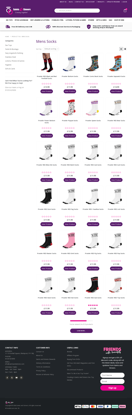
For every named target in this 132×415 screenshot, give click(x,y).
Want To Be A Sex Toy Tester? (78, 373)
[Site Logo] (18, 10)
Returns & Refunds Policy (45, 374)
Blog (71, 2)
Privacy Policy (40, 371)
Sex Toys (9, 20)
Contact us (79, 2)
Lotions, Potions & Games (76, 20)
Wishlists (101, 2)
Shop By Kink (119, 20)
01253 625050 (10, 359)
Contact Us (40, 352)
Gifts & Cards (101, 20)
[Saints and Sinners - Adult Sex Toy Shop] (9, 402)
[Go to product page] (46, 63)
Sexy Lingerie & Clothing (40, 20)
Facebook (7, 378)
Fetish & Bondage (21, 20)
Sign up (112, 387)
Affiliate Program (113, 2)
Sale (110, 20)
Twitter (12, 378)
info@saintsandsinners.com (14, 364)
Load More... (81, 331)
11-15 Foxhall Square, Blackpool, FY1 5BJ (19, 353)
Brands (69, 352)
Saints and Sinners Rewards (45, 359)
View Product (47, 91)
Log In (125, 2)
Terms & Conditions (43, 367)
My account (90, 2)
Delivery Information (43, 363)
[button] (121, 49)
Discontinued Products (75, 370)
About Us (63, 2)
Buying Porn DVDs (73, 359)
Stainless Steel (58, 20)
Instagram (21, 378)
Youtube (16, 378)
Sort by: (39, 49)
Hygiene (91, 20)
